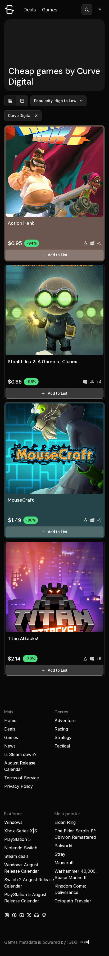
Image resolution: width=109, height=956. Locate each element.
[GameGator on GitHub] (44, 915)
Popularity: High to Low (55, 100)
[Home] (9, 9)
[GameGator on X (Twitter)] (29, 915)
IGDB (72, 942)
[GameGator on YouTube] (21, 915)
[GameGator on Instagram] (7, 915)
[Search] (86, 9)
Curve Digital (19, 115)
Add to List (57, 255)
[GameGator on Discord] (36, 915)
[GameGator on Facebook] (14, 915)
